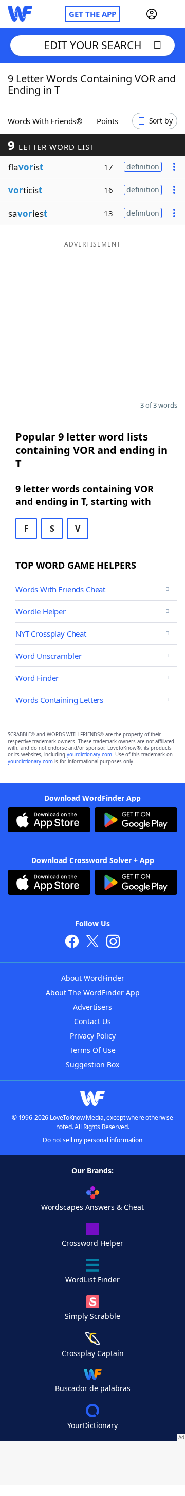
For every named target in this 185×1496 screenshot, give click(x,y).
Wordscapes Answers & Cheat (92, 1207)
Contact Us (92, 1021)
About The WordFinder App (93, 992)
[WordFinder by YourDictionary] (20, 14)
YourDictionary (92, 1425)
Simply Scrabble (92, 1316)
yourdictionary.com (89, 754)
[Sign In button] (151, 14)
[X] (92, 942)
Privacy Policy (93, 1036)
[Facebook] (72, 942)
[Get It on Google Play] (136, 821)
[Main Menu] (173, 14)
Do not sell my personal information (92, 1140)
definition (142, 166)
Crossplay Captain (93, 1353)
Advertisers (92, 1007)
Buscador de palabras (93, 1388)
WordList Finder (92, 1279)
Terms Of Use (92, 1050)
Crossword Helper (92, 1243)
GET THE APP (92, 14)
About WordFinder (92, 978)
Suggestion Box (92, 1064)
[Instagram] (113, 942)
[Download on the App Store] (49, 821)
